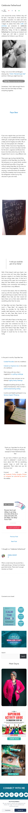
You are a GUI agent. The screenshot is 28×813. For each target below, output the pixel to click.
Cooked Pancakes (9, 361)
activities (4, 26)
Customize (7, 810)
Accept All (20, 810)
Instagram (9, 476)
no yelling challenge (17, 374)
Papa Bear (14, 112)
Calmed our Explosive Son (11, 366)
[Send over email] (18, 10)
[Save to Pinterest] (8, 10)
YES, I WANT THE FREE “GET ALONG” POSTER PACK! (14, 527)
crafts (22, 24)
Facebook (8, 474)
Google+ (19, 474)
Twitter (14, 474)
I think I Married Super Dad (17, 74)
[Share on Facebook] (11, 10)
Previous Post (14, 536)
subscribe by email (19, 476)
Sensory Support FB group (11, 395)
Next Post (14, 541)
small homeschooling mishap (12, 389)
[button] (6, 794)
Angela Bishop (12, 555)
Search (3, 652)
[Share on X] (15, 10)
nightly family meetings (15, 380)
